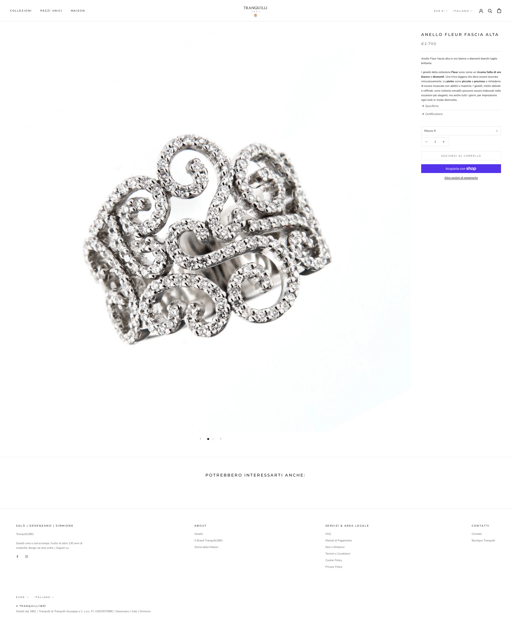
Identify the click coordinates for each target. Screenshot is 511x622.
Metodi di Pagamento (338, 540)
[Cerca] (490, 11)
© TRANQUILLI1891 (31, 605)
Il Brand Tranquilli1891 (208, 540)
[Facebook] (17, 556)
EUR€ (20, 597)
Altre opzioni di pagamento (461, 178)
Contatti (477, 534)
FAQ (328, 534)
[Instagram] (26, 556)
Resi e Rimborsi (335, 547)
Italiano (461, 10)
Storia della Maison (206, 547)
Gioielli (198, 534)
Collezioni (21, 10)
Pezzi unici (51, 10)
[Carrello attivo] (499, 10)
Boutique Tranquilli (483, 540)
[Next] (220, 439)
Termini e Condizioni (337, 554)
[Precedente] (200, 439)
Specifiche (432, 106)
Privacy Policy (333, 567)
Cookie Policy (333, 560)
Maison (78, 10)
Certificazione (434, 114)
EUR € (439, 10)
